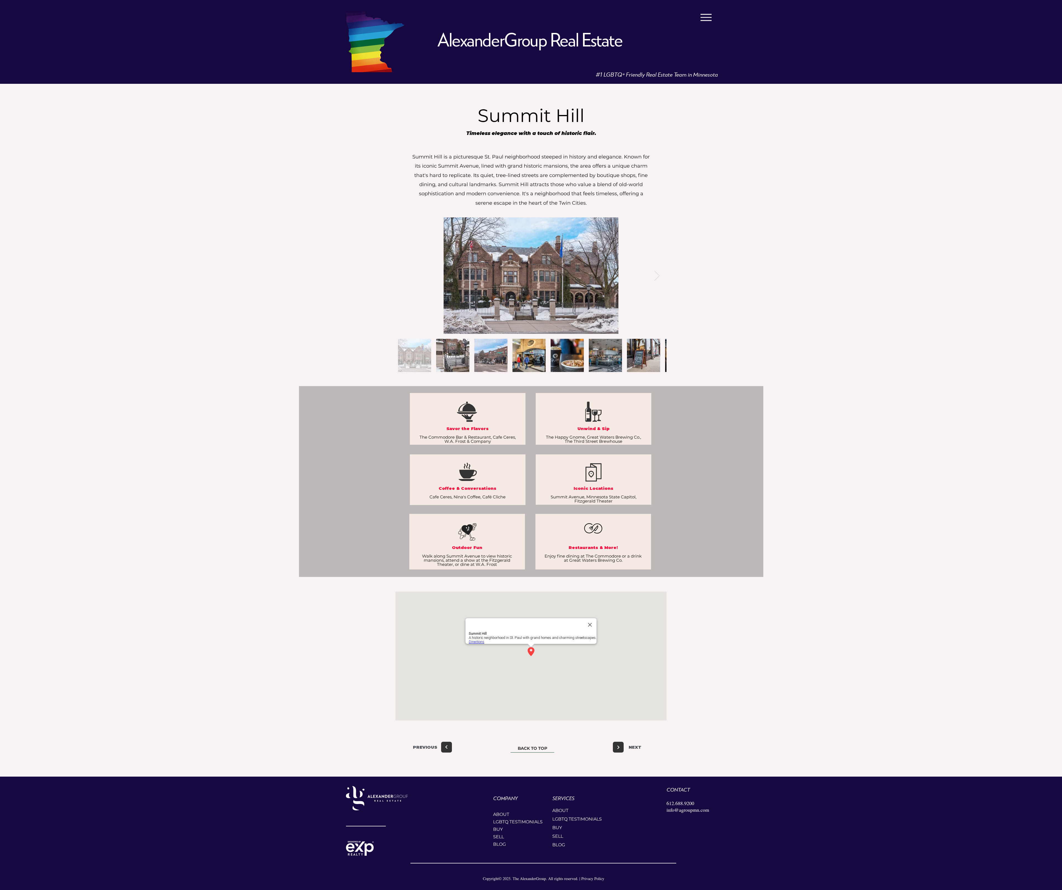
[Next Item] (657, 275)
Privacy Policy (592, 878)
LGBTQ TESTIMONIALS (512, 821)
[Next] (446, 747)
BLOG (499, 844)
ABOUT (501, 814)
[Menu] (706, 17)
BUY (498, 829)
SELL (498, 836)
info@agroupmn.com (688, 809)
